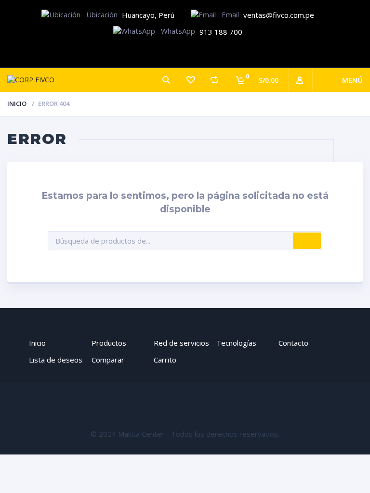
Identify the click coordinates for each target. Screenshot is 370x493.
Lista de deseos (55, 359)
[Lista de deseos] (190, 80)
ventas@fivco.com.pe (278, 15)
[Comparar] (214, 80)
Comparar (108, 359)
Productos (109, 343)
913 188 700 (220, 32)
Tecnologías (236, 343)
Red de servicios (181, 343)
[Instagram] (185, 53)
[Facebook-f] (156, 53)
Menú (352, 80)
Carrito (165, 359)
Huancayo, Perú (148, 15)
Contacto (293, 343)
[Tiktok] (215, 53)
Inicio (16, 103)
